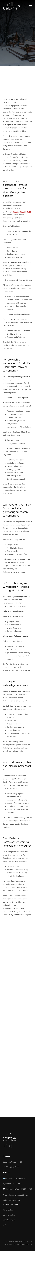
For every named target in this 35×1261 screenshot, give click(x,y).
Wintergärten (8, 1210)
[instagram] (9, 1146)
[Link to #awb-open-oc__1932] (30, 6)
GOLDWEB (28, 1244)
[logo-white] (10, 3)
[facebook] (5, 1146)
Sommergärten (9, 1215)
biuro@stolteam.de (17, 1178)
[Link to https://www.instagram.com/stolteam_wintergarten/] (19, 6)
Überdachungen (9, 1220)
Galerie (5, 1225)
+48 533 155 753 (17, 1184)
